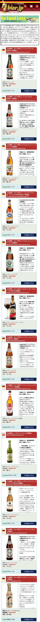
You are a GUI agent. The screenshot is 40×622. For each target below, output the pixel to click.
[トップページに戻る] (13, 6)
